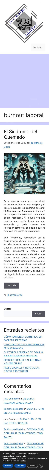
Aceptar (8, 466)
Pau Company (11, 398)
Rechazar (20, 466)
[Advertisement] (24, 79)
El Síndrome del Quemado (20, 134)
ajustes (23, 461)
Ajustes (32, 466)
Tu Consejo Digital (13, 409)
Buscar (7, 309)
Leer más (11, 285)
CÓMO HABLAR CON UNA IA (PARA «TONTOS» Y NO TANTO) (24, 433)
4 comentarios (14, 295)
